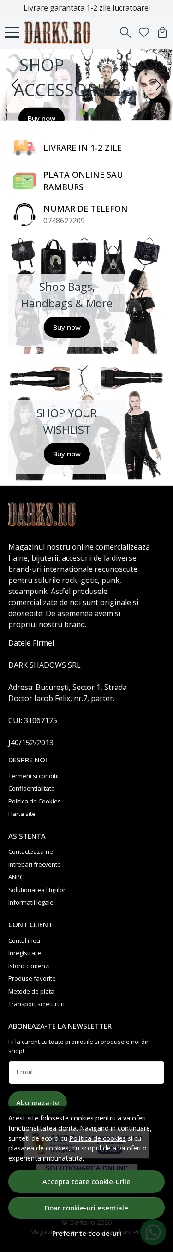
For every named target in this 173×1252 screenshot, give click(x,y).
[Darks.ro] (59, 32)
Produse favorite (32, 978)
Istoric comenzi (29, 966)
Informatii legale (31, 902)
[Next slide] (158, 85)
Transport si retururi (36, 1004)
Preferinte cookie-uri (86, 1233)
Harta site (22, 813)
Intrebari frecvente (34, 864)
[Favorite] (143, 32)
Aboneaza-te (37, 1102)
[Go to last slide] (14, 85)
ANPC (16, 877)
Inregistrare (24, 953)
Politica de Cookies (34, 801)
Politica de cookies (97, 1138)
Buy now (41, 118)
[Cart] (162, 32)
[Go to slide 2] (91, 112)
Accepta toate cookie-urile (86, 1181)
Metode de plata (31, 991)
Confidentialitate (31, 788)
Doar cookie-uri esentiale (86, 1207)
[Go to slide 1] (82, 112)
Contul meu (24, 940)
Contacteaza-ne (30, 851)
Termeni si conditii (33, 776)
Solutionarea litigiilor (37, 890)
